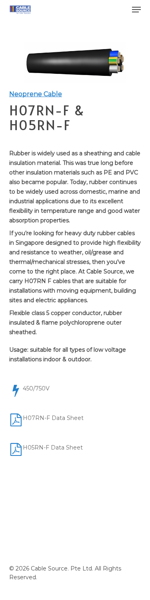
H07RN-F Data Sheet (53, 418)
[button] (136, 10)
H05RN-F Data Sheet (53, 447)
